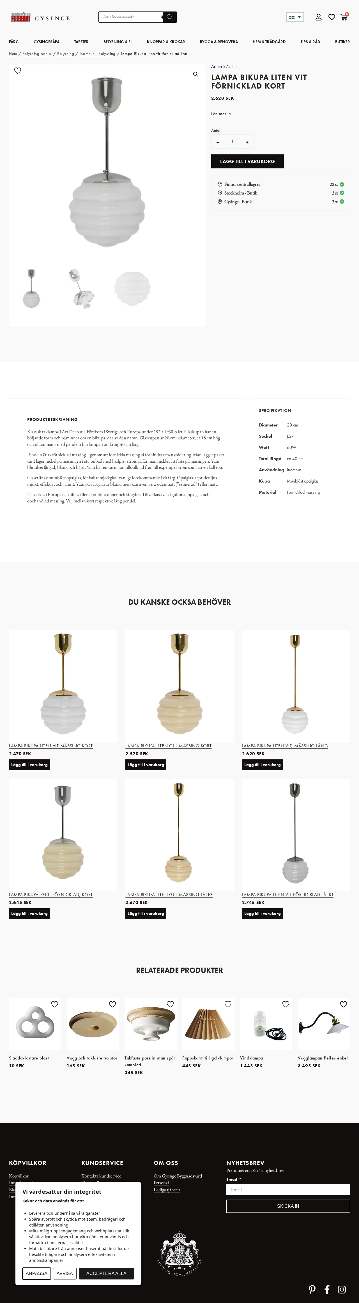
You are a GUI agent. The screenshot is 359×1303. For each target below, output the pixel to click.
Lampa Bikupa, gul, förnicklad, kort (51, 894)
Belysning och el (37, 53)
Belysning (65, 53)
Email (232, 1179)
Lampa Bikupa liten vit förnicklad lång (287, 894)
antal (215, 130)
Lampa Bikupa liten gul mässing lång (169, 894)
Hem (13, 53)
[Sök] (170, 17)
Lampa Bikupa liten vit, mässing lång (285, 745)
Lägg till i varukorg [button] (29, 764)
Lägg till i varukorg (247, 161)
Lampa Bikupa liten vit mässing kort (51, 745)
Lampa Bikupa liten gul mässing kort (168, 745)
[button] (295, 16)
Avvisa (65, 1273)
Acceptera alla (106, 1273)
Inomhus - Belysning (98, 53)
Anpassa (36, 1273)
